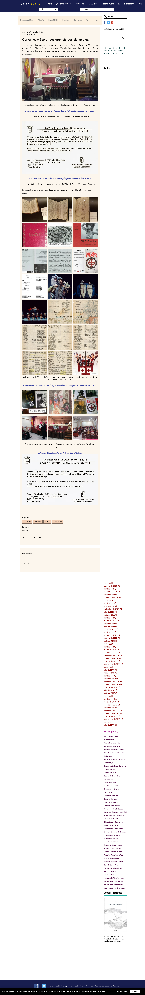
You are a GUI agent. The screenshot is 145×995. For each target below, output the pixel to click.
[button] (97, 20)
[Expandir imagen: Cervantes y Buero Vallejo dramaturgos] (60, 428)
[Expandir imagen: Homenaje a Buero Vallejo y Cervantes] (34, 428)
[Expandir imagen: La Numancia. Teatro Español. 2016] (85, 235)
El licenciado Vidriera (111, 839)
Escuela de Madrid (110, 845)
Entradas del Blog (26, 20)
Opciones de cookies (119, 991)
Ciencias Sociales (110, 776)
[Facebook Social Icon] (36, 986)
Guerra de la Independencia (113, 868)
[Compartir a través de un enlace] (40, 537)
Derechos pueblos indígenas (113, 809)
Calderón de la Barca (111, 766)
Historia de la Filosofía (111, 878)
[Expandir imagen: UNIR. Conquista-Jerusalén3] (60, 286)
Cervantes (78, 20)
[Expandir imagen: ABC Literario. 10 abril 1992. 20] (85, 337)
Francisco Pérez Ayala (111, 858)
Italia (118, 888)
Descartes (107, 812)
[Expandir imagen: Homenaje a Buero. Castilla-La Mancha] (85, 402)
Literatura (65, 20)
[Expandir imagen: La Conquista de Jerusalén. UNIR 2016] (34, 312)
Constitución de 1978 (111, 786)
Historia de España (110, 875)
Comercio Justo (109, 779)
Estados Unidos (109, 849)
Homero (122, 878)
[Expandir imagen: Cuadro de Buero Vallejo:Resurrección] (60, 402)
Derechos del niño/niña (112, 806)
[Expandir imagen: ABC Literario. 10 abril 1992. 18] (34, 337)
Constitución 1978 (110, 783)
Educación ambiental (111, 819)
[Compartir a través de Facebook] (23, 537)
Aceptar (135, 991)
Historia (113, 872)
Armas (122, 750)
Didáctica (115, 812)
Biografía (122, 760)
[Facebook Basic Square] (105, 22)
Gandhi (106, 865)
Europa (106, 852)
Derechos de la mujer (111, 802)
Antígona (107, 750)
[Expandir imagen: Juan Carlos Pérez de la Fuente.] (60, 261)
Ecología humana (109, 816)
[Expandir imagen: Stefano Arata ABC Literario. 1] (34, 363)
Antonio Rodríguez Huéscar (113, 743)
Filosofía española (117, 855)
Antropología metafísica (112, 746)
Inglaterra (112, 888)
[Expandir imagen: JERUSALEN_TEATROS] (85, 363)
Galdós (121, 862)
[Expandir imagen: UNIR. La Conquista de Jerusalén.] (85, 286)
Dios (121, 812)
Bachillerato (108, 756)
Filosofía (41, 20)
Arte (105, 753)
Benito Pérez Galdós (110, 760)
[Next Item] (123, 38)
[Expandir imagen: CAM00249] (34, 402)
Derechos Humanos (110, 799)
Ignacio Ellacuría (119, 885)
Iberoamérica (108, 885)
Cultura (116, 789)
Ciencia (112, 769)
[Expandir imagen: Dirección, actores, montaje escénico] (34, 261)
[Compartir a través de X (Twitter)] (29, 537)
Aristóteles (114, 750)
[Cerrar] (142, 991)
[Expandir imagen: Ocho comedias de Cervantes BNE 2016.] (34, 209)
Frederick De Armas (110, 862)
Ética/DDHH (53, 20)
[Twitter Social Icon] (44, 986)
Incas (106, 888)
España (119, 845)
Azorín (123, 753)
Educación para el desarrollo (113, 822)
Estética (118, 849)
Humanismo (118, 881)
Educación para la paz (111, 825)
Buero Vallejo (57, 522)
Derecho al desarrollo (111, 796)
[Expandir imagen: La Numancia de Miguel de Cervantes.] (34, 235)
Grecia (117, 865)
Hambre (106, 872)
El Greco (107, 832)
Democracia (108, 792)
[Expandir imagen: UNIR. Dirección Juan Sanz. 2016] (34, 286)
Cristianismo (108, 789)
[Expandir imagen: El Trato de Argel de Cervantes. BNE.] (85, 209)
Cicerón (106, 769)
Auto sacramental (114, 753)
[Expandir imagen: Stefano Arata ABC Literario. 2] (60, 363)
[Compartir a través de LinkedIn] (34, 537)
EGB (125, 812)
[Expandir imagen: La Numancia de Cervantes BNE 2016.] (60, 209)
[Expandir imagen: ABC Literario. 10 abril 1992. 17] (85, 312)
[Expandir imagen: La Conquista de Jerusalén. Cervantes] (85, 261)
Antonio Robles (109, 740)
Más (87, 20)
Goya (111, 865)
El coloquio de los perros (112, 835)
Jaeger (123, 888)
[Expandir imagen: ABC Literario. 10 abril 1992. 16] (60, 312)
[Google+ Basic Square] (112, 22)
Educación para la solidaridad (113, 829)
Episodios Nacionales (111, 842)
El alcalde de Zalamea (118, 832)
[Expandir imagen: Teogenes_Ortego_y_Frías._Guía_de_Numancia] (60, 235)
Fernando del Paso (116, 852)
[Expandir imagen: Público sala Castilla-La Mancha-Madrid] (85, 428)
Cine (118, 776)
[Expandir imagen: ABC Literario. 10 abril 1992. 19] (60, 337)
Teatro (47, 522)
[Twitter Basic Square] (108, 22)
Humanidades (108, 881)
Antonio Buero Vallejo (111, 736)
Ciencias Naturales (110, 773)
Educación (120, 816)
